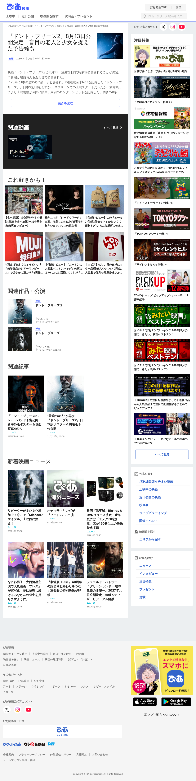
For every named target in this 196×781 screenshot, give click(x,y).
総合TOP (8, 681)
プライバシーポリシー (32, 754)
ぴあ (30, 58)
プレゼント (147, 589)
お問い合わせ (100, 754)
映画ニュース (32, 659)
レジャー (70, 686)
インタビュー (148, 573)
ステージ (21, 686)
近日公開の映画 (150, 497)
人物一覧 (8, 692)
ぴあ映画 (27, 25)
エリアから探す (150, 539)
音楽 (178, 7)
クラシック (38, 686)
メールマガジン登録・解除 (19, 760)
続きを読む (65, 103)
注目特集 (145, 581)
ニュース (145, 566)
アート (7, 686)
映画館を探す (49, 16)
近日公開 (28, 16)
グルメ (85, 686)
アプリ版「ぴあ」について (164, 714)
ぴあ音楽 (39, 681)
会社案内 (8, 754)
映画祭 (144, 505)
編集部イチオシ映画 (15, 654)
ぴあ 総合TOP (158, 7)
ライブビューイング (153, 513)
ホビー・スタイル (104, 686)
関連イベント (148, 521)
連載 (142, 597)
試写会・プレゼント (78, 16)
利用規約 (81, 754)
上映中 (10, 16)
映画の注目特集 (54, 659)
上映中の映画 (148, 489)
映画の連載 (9, 665)
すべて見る (111, 127)
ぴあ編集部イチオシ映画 (156, 481)
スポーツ (55, 686)
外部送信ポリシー (61, 754)
